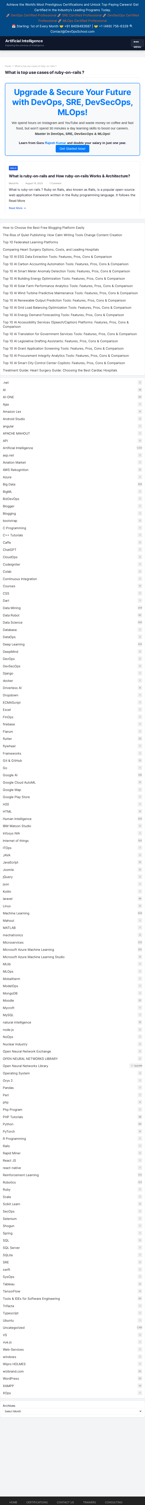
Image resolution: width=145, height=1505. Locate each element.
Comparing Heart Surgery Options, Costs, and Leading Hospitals (51, 249)
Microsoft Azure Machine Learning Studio (34, 957)
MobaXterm (11, 979)
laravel (7, 899)
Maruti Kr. (14, 183)
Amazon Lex (12, 411)
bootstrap (10, 521)
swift (6, 1270)
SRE (6, 1262)
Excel (7, 710)
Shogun (8, 1226)
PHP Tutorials (13, 1117)
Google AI (10, 775)
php (5, 1102)
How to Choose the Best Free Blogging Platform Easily (43, 228)
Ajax (6, 404)
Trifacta (8, 1306)
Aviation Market (14, 462)
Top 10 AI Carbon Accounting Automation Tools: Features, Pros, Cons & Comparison (66, 264)
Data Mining (12, 608)
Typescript (11, 1313)
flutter (7, 739)
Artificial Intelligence (24, 41)
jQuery (8, 877)
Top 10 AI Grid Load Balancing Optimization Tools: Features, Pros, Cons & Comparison (67, 307)
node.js (8, 1030)
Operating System (16, 1073)
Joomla (8, 870)
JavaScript (10, 862)
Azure (7, 477)
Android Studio (14, 419)
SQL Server (11, 1248)
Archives (9, 1405)
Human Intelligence (17, 819)
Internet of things (16, 841)
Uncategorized (14, 1328)
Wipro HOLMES (14, 1364)
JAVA (6, 855)
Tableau (9, 1284)
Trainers (89, 1502)
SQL (6, 1240)
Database (10, 630)
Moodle (8, 1000)
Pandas (8, 1088)
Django (8, 673)
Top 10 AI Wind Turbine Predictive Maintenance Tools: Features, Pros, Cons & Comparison (70, 293)
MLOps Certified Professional (85, 21)
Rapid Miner (12, 1153)
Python (8, 1124)
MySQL (8, 1015)
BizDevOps (11, 499)
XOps (7, 1393)
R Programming (14, 1139)
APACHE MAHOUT (16, 433)
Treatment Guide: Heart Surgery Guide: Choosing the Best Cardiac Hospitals (60, 370)
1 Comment (55, 183)
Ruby (6, 1189)
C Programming (14, 528)
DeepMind (10, 652)
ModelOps (10, 986)
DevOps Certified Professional (33, 15)
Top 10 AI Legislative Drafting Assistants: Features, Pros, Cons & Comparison (60, 341)
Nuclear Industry (15, 1044)
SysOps (8, 1277)
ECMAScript (12, 702)
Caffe (7, 542)
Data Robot (11, 615)
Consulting (113, 1502)
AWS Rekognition (16, 470)
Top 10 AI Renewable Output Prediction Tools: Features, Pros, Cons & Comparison (64, 300)
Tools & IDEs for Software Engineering (31, 1299)
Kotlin (7, 891)
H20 (6, 804)
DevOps (9, 659)
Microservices (13, 942)
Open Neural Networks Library (25, 1066)
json (6, 884)
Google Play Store (16, 797)
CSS (6, 593)
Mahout (8, 920)
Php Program (12, 1110)
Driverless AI (12, 688)
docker (8, 681)
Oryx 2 (8, 1080)
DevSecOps (11, 666)
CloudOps (10, 557)
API (5, 441)
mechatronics (13, 935)
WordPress (11, 1378)
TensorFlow (11, 1291)
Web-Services (13, 1349)
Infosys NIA (11, 833)
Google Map (12, 790)
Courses (9, 586)
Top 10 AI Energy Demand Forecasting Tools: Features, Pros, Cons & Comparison (63, 315)
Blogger (8, 506)
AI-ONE (8, 397)
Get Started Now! (72, 149)
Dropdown (10, 695)
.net (6, 382)
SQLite (8, 1255)
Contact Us (65, 1502)
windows (9, 1357)
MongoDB (10, 993)
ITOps (7, 848)
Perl (6, 1095)
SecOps (9, 1211)
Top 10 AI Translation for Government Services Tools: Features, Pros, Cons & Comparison (70, 334)
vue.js (7, 1342)
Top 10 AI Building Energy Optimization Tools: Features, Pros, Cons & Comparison (64, 278)
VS (5, 1335)
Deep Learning (14, 644)
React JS (9, 1160)
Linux (7, 906)
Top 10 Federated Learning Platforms (30, 242)
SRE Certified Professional (82, 15)
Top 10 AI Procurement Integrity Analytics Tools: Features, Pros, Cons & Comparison (66, 355)
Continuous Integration (20, 579)
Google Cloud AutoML (19, 782)
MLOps (8, 971)
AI (4, 390)
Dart (6, 600)
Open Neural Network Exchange (27, 1051)
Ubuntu (8, 1320)
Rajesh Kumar (55, 143)
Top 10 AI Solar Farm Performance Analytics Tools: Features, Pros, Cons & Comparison (68, 286)
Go (5, 768)
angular (8, 426)
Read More (17, 201)
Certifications (37, 1502)
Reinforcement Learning (21, 1175)
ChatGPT (9, 550)
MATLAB (9, 928)
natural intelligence (17, 1022)
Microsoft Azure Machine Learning (28, 950)
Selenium (10, 1219)
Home (8, 66)
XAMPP (8, 1386)
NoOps (8, 1037)
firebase (9, 724)
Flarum (8, 731)
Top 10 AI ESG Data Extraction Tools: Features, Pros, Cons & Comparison (57, 257)
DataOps (9, 637)
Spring (7, 1233)
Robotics (9, 1182)
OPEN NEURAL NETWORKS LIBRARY (30, 1059)
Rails (13, 168)
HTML (7, 811)
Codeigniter (11, 564)
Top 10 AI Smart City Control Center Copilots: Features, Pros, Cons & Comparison (64, 363)
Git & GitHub (12, 760)
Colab (7, 571)
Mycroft (8, 1008)
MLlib (7, 964)
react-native (12, 1168)
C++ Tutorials (13, 535)
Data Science (12, 622)
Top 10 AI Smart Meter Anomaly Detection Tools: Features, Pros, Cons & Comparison (66, 271)
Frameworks (12, 753)
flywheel (9, 746)
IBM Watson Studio (17, 826)
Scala (7, 1197)
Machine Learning (16, 913)
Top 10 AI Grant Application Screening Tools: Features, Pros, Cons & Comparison (63, 348)
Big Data (9, 484)
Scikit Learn (11, 1204)
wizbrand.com (13, 1371)
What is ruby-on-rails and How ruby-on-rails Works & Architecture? (69, 176)
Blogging (9, 513)
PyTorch (9, 1131)
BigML (7, 492)
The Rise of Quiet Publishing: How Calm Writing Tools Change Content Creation (62, 235)
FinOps (8, 717)
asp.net (8, 455)
